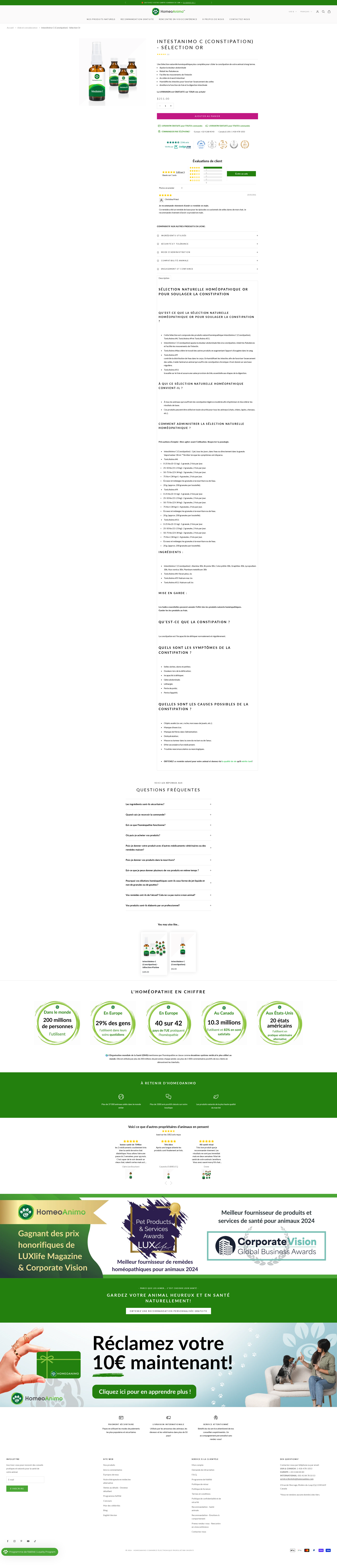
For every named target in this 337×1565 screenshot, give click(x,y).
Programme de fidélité (202, 1479)
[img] (165, 195)
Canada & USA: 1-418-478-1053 (232, 131)
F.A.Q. (194, 1474)
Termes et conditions (201, 1494)
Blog (105, 1510)
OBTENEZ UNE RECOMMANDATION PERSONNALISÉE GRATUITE (168, 1311)
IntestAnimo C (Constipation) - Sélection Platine (150, 964)
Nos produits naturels (101, 19)
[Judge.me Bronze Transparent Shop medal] (223, 144)
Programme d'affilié (112, 1496)
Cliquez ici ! (189, 2)
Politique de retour (200, 1484)
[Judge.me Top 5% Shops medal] (234, 144)
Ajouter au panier (207, 116)
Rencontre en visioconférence (178, 19)
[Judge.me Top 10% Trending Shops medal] (245, 144)
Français (304, 11)
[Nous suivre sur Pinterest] (21, 1541)
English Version (110, 1515)
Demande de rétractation (203, 1470)
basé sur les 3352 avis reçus (168, 1134)
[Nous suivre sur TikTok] (35, 1541)
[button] (195, 168)
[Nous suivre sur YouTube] (28, 1541)
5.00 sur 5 (180, 172)
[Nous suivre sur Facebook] (7, 1541)
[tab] (164, 278)
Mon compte (197, 1465)
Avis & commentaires (112, 1470)
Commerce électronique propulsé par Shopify (170, 1550)
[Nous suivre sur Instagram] (14, 1541)
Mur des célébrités (111, 1505)
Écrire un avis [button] (241, 173)
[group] (168, 1365)
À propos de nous (213, 19)
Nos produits (109, 1465)
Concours (107, 1500)
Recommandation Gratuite (137, 19)
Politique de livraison (201, 1489)
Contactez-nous (239, 19)
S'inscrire (17, 1488)
